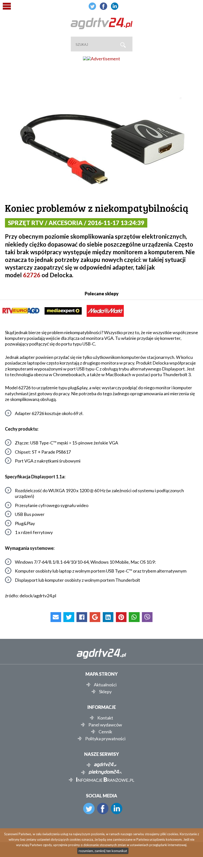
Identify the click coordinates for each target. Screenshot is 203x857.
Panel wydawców (105, 724)
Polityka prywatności (105, 738)
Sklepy (105, 691)
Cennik (105, 731)
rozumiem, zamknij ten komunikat (103, 851)
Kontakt (105, 717)
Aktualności (105, 684)
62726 (31, 274)
